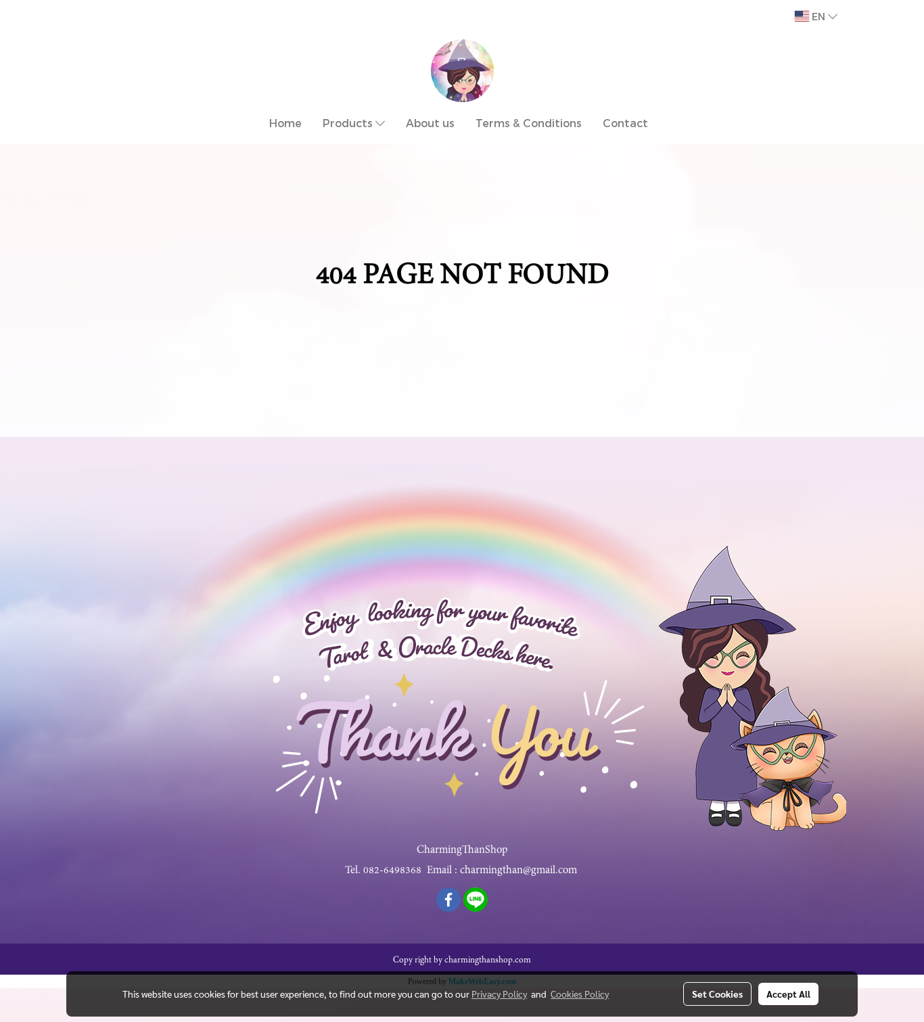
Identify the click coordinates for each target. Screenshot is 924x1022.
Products (349, 122)
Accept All (788, 994)
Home (285, 122)
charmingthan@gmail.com (518, 870)
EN (818, 16)
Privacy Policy (499, 994)
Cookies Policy (580, 994)
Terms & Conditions (529, 122)
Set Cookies (717, 994)
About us (430, 122)
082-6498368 (392, 870)
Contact (625, 122)
